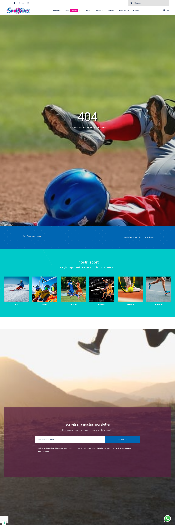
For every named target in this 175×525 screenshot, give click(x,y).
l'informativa (60, 448)
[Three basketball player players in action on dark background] (101, 277)
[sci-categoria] (44, 277)
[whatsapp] (23, 3)
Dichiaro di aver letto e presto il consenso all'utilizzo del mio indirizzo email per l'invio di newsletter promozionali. (84, 450)
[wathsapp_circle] (167, 515)
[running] (158, 277)
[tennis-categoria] (130, 277)
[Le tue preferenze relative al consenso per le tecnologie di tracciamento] (4, 522)
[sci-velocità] (16, 277)
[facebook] (15, 3)
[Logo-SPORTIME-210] (18, 7)
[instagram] (19, 3)
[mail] (28, 3)
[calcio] (73, 277)
